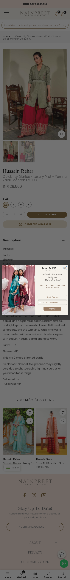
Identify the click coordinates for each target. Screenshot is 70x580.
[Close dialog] (65, 268)
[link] (52, 268)
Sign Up (52, 308)
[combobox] (41, 302)
